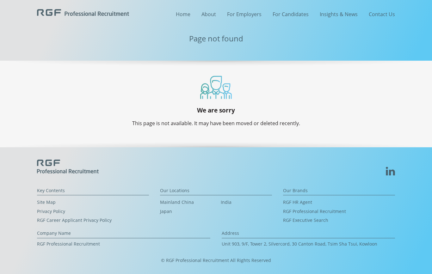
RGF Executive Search (305, 220)
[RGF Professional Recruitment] (83, 12)
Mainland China (177, 202)
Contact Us (382, 14)
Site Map (46, 202)
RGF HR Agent (297, 202)
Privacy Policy (51, 211)
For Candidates (291, 14)
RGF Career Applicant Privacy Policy (74, 220)
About (208, 14)
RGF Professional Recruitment (314, 211)
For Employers (244, 14)
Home (183, 14)
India (226, 202)
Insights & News (339, 14)
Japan (166, 211)
